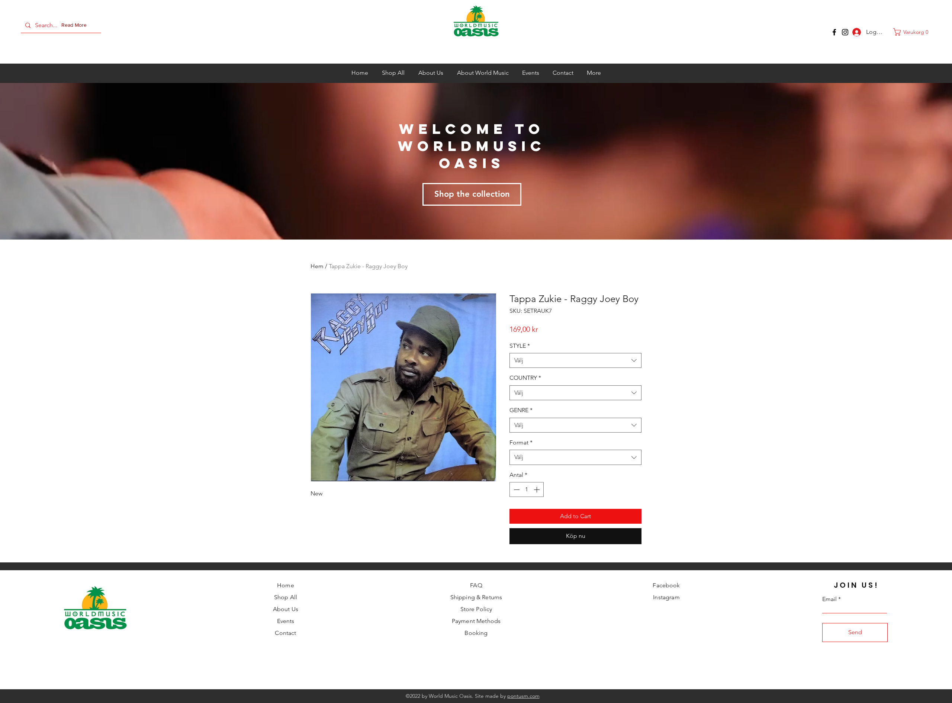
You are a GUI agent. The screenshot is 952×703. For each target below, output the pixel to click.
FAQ (476, 585)
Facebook (666, 585)
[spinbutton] (526, 489)
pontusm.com (523, 696)
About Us (285, 609)
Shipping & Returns (476, 597)
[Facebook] (834, 32)
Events (286, 621)
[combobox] (575, 360)
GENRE (521, 410)
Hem (317, 266)
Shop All (285, 597)
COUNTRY (525, 377)
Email (829, 599)
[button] (75, 25)
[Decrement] (516, 489)
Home (285, 585)
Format (521, 442)
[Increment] (537, 489)
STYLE (519, 345)
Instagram (666, 597)
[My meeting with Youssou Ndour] (845, 32)
